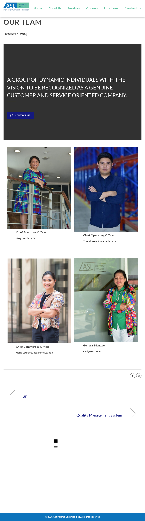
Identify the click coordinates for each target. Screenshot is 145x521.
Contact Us (133, 8)
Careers (92, 8)
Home (38, 8)
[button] (55, 441)
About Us (55, 8)
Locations (111, 8)
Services (74, 8)
